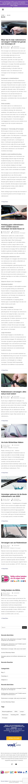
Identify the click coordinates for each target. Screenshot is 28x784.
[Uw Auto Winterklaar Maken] (14, 430)
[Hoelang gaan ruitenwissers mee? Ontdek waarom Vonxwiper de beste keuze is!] (14, 212)
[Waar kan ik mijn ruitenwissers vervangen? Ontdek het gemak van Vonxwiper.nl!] (14, 27)
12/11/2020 (16, 396)
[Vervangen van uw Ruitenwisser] (14, 531)
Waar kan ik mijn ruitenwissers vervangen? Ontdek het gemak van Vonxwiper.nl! (13, 42)
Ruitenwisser (16, 48)
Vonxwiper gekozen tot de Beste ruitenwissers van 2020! (14, 495)
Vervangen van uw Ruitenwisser (14, 543)
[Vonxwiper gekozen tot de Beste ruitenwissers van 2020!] (14, 482)
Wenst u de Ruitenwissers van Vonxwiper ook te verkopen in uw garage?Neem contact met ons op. (14, 727)
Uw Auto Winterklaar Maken (12, 442)
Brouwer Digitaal (4, 781)
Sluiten (16, 5)
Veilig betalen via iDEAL (10, 590)
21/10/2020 (16, 445)
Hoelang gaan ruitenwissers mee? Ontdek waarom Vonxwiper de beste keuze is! (12, 227)
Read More (5, 201)
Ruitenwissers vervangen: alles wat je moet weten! (13, 393)
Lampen (5, 447)
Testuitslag (3, 676)
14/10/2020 (16, 545)
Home (2, 15)
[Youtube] (16, 764)
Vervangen (22, 48)
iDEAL (15, 595)
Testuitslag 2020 (17, 500)
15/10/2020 (16, 499)
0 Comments (6, 48)
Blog (2, 672)
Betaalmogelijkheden (8, 595)
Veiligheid (10, 447)
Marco (8, 46)
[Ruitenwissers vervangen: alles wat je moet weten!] (14, 380)
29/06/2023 (16, 46)
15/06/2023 (16, 231)
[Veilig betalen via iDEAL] (14, 578)
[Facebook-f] (12, 764)
